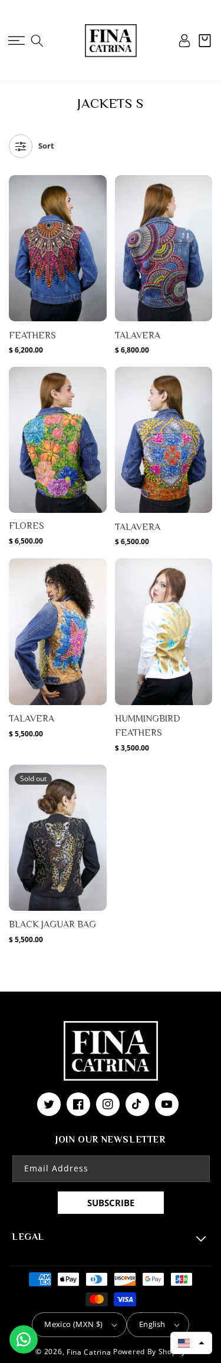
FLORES (26, 526)
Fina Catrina (90, 1352)
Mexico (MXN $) (73, 1324)
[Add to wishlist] (97, 190)
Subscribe (110, 1203)
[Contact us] (23, 1339)
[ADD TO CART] (97, 235)
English (152, 1324)
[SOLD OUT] (97, 825)
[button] (16, 40)
